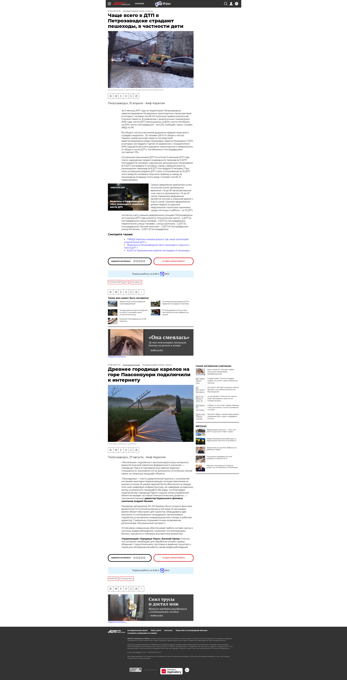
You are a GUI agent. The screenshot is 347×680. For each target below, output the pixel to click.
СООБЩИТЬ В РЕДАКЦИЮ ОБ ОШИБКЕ (142, 633)
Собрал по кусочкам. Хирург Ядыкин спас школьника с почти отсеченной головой (223, 407)
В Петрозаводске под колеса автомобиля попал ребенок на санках (175, 312)
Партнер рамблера (150, 670)
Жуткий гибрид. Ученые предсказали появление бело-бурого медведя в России (223, 416)
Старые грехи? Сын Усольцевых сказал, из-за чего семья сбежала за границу (222, 380)
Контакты (168, 630)
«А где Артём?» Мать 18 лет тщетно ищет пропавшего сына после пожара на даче (222, 398)
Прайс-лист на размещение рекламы (191, 630)
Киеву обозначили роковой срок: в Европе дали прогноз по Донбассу (221, 440)
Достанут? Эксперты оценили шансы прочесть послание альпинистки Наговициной (223, 389)
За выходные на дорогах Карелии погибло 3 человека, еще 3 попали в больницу (134, 312)
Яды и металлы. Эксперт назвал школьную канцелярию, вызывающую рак (220, 371)
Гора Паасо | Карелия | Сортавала (122, 444)
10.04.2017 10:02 (114, 11)
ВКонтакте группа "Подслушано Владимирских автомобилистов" (135, 90)
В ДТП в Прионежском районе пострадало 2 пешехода (158, 250)
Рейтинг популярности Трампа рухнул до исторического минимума (222, 466)
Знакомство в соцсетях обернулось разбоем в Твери (222, 449)
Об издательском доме (137, 630)
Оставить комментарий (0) (173, 261)
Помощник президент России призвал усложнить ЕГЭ (219, 457)
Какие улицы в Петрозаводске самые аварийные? (132, 303)
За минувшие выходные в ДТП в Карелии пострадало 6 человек (175, 303)
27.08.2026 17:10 (114, 365)
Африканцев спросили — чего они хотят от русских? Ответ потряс (221, 431)
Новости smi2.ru (117, 356)
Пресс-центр (156, 630)
